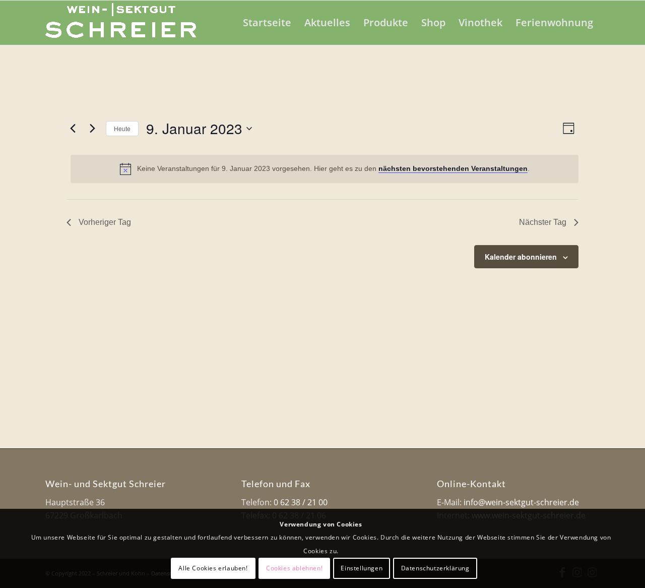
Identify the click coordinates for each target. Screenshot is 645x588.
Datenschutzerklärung (435, 568)
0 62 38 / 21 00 (301, 502)
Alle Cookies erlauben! (212, 568)
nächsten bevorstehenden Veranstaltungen (453, 168)
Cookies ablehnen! (294, 568)
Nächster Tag (542, 222)
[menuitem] (267, 23)
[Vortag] (73, 129)
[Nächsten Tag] (92, 129)
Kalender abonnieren (521, 257)
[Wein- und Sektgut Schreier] (121, 23)
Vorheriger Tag (105, 222)
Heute (122, 128)
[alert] (324, 169)
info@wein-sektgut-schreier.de (521, 502)
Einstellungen (361, 568)
